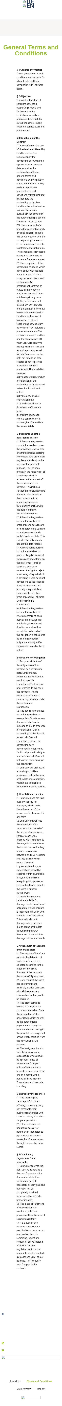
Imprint (41, 1388)
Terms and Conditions (39, 1381)
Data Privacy (24, 1388)
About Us (15, 1381)
